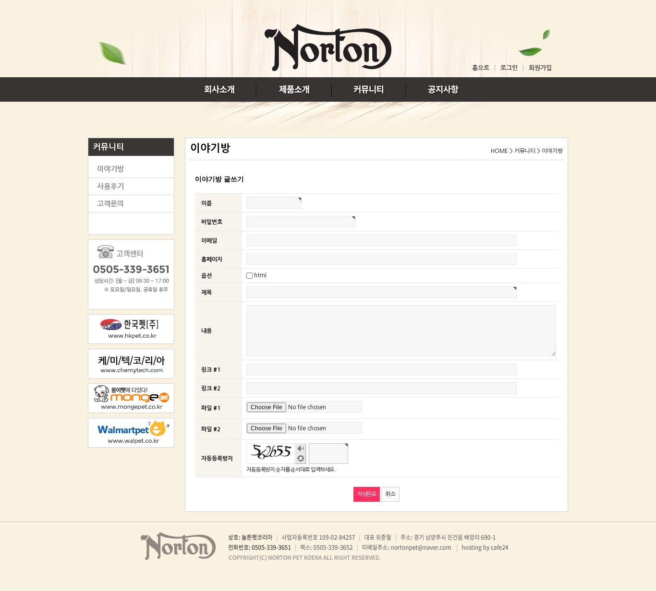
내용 (206, 331)
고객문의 (110, 203)
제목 (206, 293)
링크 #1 (210, 370)
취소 (390, 494)
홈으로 (480, 68)
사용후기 (110, 186)
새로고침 (301, 459)
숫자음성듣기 (301, 449)
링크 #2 (210, 388)
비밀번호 (211, 222)
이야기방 (110, 169)
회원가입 (540, 68)
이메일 (209, 240)
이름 (206, 203)
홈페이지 (211, 259)
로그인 (509, 68)
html (260, 275)
